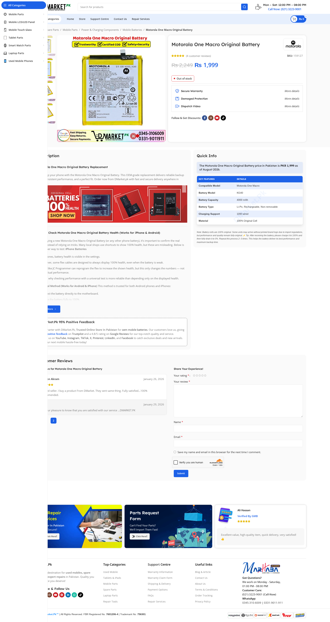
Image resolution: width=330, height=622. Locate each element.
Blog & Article (203, 572)
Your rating (181, 375)
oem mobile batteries (134, 329)
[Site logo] (52, 6)
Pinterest (98, 338)
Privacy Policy (202, 601)
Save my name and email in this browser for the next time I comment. (219, 452)
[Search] (244, 7)
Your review (182, 381)
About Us (200, 583)
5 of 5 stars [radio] (205, 375)
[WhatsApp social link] (74, 594)
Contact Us (201, 577)
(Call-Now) (269, 594)
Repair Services (157, 601)
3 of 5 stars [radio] (199, 375)
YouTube (61, 338)
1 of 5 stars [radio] (194, 375)
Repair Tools (110, 601)
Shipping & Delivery (159, 583)
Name (178, 422)
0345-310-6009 (251, 602)
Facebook (127, 338)
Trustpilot (77, 334)
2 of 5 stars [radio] (197, 375)
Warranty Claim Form (160, 577)
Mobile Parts (70, 29)
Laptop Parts (110, 595)
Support (154, 564)
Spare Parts (52, 29)
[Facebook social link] (204, 117)
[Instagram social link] (210, 117)
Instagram (73, 338)
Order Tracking (204, 595)
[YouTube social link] (217, 117)
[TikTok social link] (223, 117)
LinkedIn (110, 338)
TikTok (85, 338)
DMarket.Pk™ (51, 614)
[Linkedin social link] (68, 594)
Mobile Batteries (132, 29)
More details (291, 106)
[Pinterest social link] (61, 594)
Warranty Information (160, 572)
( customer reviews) (198, 56)
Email (178, 437)
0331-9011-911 (273, 602)
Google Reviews (119, 334)
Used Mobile (110, 572)
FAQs (151, 595)
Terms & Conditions (206, 589)
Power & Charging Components (100, 29)
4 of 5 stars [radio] (202, 375)
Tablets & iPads (112, 577)
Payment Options (158, 589)
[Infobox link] (280, 6)
